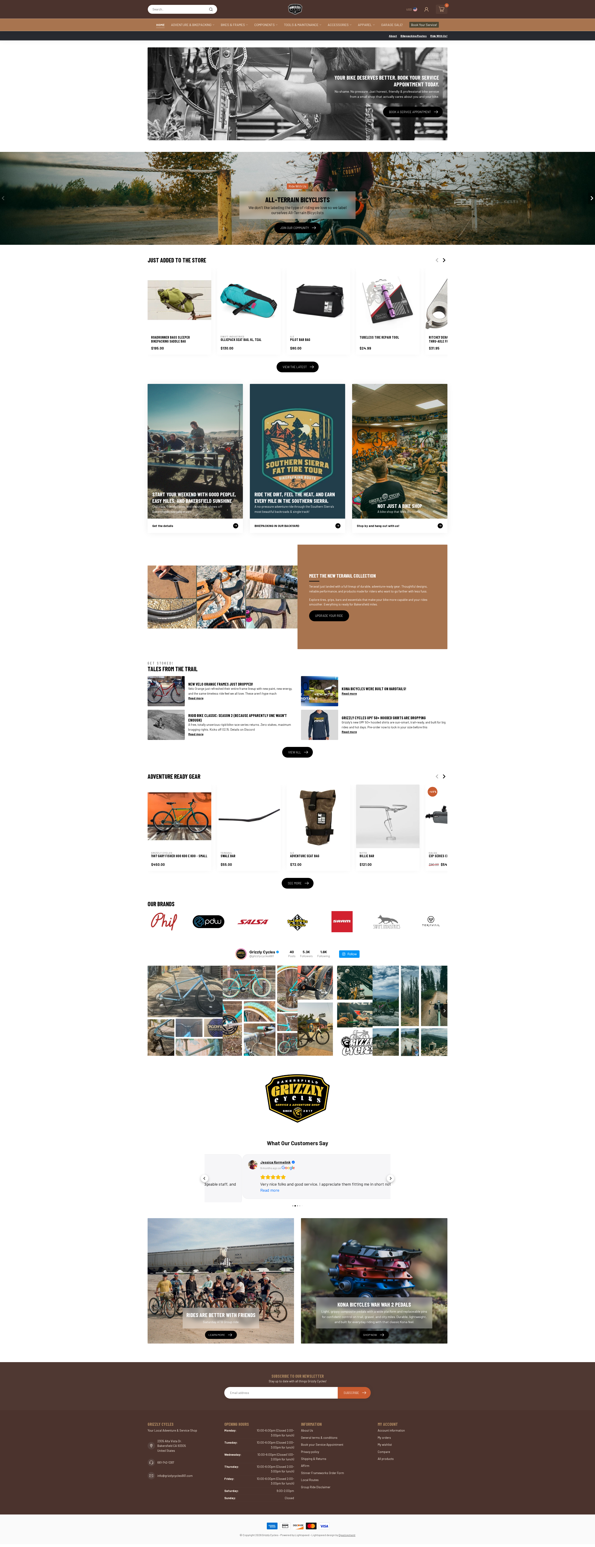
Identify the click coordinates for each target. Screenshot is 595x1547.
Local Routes (310, 1476)
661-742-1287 (165, 1459)
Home (160, 25)
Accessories (338, 25)
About (393, 35)
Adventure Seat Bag (304, 856)
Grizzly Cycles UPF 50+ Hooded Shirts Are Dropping (384, 717)
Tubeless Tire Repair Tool (379, 337)
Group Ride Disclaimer (316, 1483)
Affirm (305, 1462)
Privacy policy (310, 1448)
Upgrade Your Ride (329, 616)
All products (386, 1455)
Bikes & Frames (233, 25)
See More (295, 883)
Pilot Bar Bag (300, 340)
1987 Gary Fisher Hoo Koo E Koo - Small (179, 856)
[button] (204, 1176)
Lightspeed (302, 1531)
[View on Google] (215, 1164)
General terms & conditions (319, 1434)
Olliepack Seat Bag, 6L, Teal (241, 340)
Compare (384, 1448)
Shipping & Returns (313, 1455)
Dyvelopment (347, 1531)
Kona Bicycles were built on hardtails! (374, 688)
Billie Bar (367, 856)
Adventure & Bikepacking (191, 25)
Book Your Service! (424, 25)
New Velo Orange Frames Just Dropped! (220, 684)
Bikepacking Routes (413, 35)
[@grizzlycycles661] (241, 954)
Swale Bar (228, 856)
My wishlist (385, 1441)
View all (294, 752)
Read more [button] (232, 1190)
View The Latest (295, 367)
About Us (307, 1427)
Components (264, 25)
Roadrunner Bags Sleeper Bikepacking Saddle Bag (170, 339)
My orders (384, 1434)
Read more (195, 698)
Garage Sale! (392, 25)
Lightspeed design (323, 1531)
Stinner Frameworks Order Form (322, 1470)
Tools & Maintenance (301, 25)
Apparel (365, 25)
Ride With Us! (438, 35)
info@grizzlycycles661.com (175, 1472)
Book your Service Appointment (322, 1441)
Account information (391, 1427)
